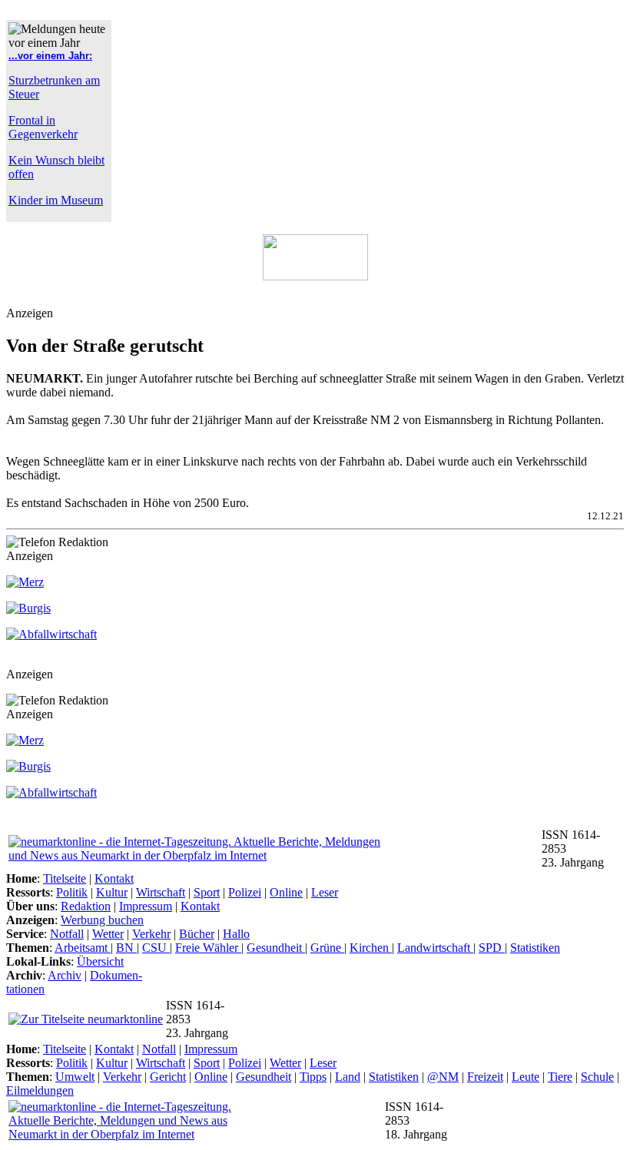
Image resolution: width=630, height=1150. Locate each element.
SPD (492, 947)
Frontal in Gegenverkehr (43, 127)
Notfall (67, 933)
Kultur (112, 892)
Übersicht (100, 961)
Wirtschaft (160, 892)
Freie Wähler (208, 947)
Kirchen (371, 947)
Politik (72, 892)
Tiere (560, 1076)
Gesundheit (276, 947)
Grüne (327, 947)
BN (126, 947)
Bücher (196, 933)
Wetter (108, 933)
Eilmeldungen (40, 1090)
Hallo (236, 933)
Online (286, 892)
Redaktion (86, 906)
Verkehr (151, 933)
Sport (207, 892)
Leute (525, 1076)
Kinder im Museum (55, 200)
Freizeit (485, 1076)
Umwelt (74, 1076)
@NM (443, 1076)
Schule (597, 1076)
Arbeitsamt (83, 947)
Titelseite (64, 878)
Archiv (64, 975)
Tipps (313, 1076)
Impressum (145, 906)
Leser (324, 892)
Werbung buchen (102, 919)
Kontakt (114, 878)
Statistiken (535, 947)
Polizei (244, 892)
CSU (156, 947)
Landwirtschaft (435, 947)
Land (347, 1076)
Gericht (168, 1076)
